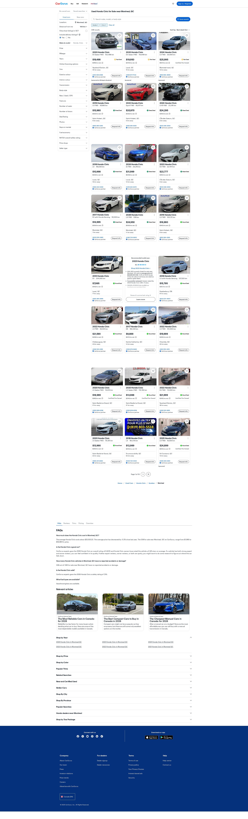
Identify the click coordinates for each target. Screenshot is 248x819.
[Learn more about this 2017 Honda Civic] (121, 215)
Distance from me (66, 27)
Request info (116, 75)
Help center (167, 760)
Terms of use (133, 760)
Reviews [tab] (67, 523)
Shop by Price (62, 656)
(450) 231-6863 (98, 461)
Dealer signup (102, 760)
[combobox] (80, 11)
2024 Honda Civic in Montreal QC (161, 642)
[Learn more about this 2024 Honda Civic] (188, 52)
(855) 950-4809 (165, 75)
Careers (63, 782)
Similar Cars (61, 688)
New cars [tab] (80, 17)
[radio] (60, 37)
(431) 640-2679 (131, 187)
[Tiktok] (102, 737)
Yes (63, 37)
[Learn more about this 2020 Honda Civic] (121, 52)
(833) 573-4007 (165, 298)
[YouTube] (87, 737)
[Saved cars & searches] (173, 3)
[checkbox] (86, 31)
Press (62, 769)
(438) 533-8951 (165, 410)
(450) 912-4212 (165, 349)
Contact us (167, 765)
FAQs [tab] (59, 523)
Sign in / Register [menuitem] (184, 4)
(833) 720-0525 (131, 461)
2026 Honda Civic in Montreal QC (69, 642)
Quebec (152, 483)
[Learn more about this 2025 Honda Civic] (188, 438)
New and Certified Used (66, 681)
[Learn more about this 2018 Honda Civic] (121, 164)
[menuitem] (72, 4)
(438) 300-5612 (165, 461)
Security (131, 778)
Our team (63, 765)
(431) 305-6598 (98, 75)
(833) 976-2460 (98, 237)
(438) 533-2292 (98, 349)
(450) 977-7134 (131, 75)
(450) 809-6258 (98, 410)
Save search (184, 19)
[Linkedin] (97, 737)
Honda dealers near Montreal (69, 713)
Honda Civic (141, 483)
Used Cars (129, 483)
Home (120, 483)
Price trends (64, 778)
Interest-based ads (135, 773)
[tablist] (73, 17)
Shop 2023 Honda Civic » (140, 268)
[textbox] (178, 30)
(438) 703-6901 (131, 237)
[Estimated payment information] (102, 63)
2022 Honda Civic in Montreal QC (115, 647)
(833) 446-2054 (165, 126)
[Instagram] (92, 737)
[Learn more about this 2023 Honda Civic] (188, 164)
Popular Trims (62, 669)
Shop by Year (62, 637)
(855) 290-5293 (98, 126)
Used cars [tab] (66, 17)
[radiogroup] (73, 36)
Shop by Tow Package (65, 719)
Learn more (140, 299)
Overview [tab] (89, 523)
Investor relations (66, 773)
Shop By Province (63, 700)
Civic (103, 25)
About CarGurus (66, 760)
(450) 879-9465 (131, 349)
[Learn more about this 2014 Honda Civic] (121, 276)
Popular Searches (63, 707)
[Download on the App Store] (151, 737)
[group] (141, 25)
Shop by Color (62, 662)
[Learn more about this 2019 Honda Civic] (121, 103)
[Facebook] (78, 737)
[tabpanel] (124, 557)
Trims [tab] (74, 523)
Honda (95, 25)
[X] (82, 737)
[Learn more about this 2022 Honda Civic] (154, 103)
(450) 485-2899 (98, 298)
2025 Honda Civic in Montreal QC (115, 642)
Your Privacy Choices (136, 769)
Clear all (111, 25)
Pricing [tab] (81, 523)
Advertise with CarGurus (69, 786)
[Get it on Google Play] (166, 737)
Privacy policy (133, 765)
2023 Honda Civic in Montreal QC (69, 647)
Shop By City (61, 694)
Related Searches (63, 675)
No (69, 37)
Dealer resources (103, 765)
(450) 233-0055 (98, 187)
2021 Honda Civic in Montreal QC (160, 647)
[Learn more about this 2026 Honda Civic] (154, 215)
